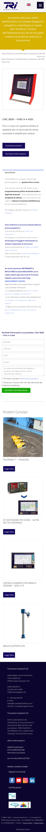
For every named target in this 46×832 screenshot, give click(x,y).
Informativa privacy (29, 379)
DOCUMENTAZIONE (16, 750)
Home (4, 53)
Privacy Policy (27, 823)
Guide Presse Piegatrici (30, 253)
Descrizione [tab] (10, 172)
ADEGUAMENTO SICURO (15, 281)
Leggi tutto (9, 468)
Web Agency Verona (23, 829)
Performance (11, 53)
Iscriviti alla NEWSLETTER (18, 758)
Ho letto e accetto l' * (21, 379)
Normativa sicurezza (16, 753)
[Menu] (40, 5)
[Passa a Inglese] (29, 4)
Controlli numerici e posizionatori (27, 53)
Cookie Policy (39, 823)
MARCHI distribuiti (15, 747)
